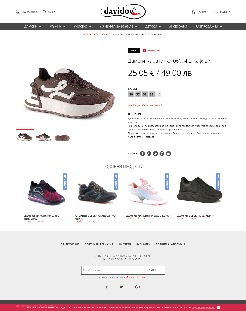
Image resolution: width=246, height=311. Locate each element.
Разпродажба (206, 26)
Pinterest (155, 153)
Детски (151, 26)
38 (144, 94)
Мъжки (56, 26)
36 (131, 94)
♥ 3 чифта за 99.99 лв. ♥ (118, 26)
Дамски (30, 26)
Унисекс (81, 26)
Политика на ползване (170, 244)
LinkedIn (168, 153)
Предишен (17, 166)
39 (151, 94)
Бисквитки (143, 244)
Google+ (162, 153)
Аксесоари (178, 26)
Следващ (229, 166)
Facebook (142, 153)
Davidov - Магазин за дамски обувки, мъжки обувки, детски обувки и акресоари (123, 11)
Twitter (148, 153)
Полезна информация (99, 244)
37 (138, 94)
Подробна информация (203, 307)
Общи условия (70, 244)
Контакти (124, 244)
